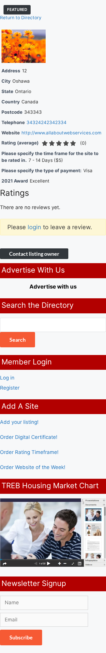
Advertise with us (53, 286)
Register (9, 388)
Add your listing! (19, 422)
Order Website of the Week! (32, 467)
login (34, 227)
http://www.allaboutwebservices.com (61, 133)
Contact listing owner (34, 253)
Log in (7, 378)
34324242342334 (46, 122)
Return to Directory (21, 17)
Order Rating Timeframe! (29, 452)
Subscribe (21, 637)
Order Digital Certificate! (28, 437)
